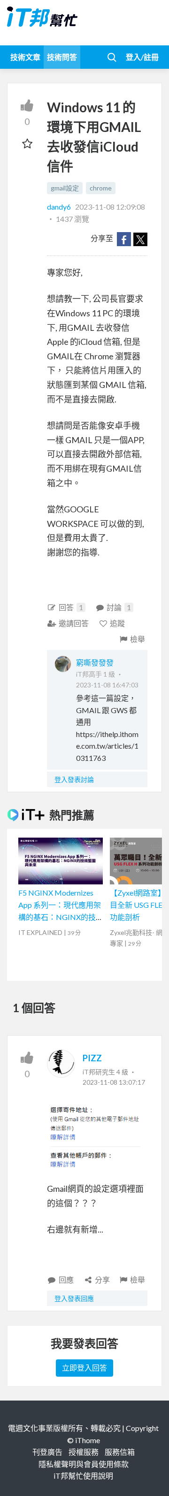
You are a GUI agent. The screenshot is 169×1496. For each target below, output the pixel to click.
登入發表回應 (74, 1298)
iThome (87, 1440)
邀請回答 (74, 623)
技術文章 (25, 56)
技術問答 (62, 56)
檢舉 (137, 639)
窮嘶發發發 (95, 662)
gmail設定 (65, 188)
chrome (101, 188)
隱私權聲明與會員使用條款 (83, 1464)
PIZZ (92, 1058)
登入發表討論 (74, 779)
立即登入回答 (84, 1367)
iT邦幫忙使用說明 (83, 1475)
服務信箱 (120, 1451)
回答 (71, 607)
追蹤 (117, 623)
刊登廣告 (47, 1451)
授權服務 (84, 1451)
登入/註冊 (142, 56)
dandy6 (59, 206)
